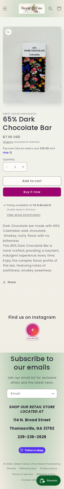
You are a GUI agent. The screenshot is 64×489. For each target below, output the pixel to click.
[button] (5, 8)
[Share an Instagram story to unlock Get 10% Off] (33, 330)
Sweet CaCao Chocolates (29, 463)
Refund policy (28, 468)
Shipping (8, 142)
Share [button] (12, 282)
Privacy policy (48, 468)
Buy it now (32, 192)
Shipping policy (46, 474)
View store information (23, 215)
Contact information (33, 479)
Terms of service (22, 474)
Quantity (9, 159)
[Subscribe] (52, 393)
